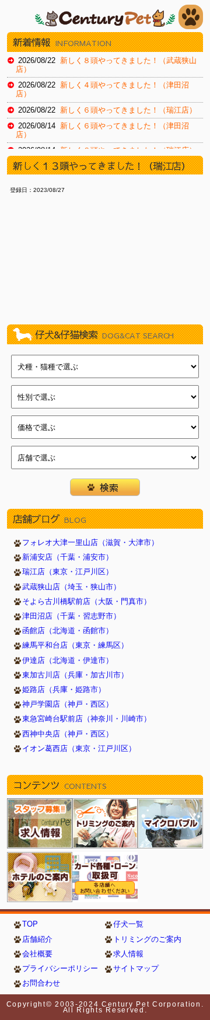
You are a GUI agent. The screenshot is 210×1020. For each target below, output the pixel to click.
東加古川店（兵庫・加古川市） (75, 675)
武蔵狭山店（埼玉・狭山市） (71, 587)
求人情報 (128, 954)
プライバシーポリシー (60, 969)
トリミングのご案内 (147, 939)
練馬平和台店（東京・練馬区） (75, 645)
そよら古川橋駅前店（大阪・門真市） (86, 602)
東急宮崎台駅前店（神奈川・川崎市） (86, 719)
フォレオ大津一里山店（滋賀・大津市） (90, 543)
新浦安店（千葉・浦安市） (67, 557)
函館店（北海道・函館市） (67, 631)
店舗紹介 (37, 939)
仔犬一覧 (128, 924)
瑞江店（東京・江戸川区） (67, 572)
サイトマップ (136, 969)
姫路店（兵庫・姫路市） (64, 690)
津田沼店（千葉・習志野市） (71, 616)
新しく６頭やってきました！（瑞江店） (128, 110)
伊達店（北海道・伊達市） (67, 660)
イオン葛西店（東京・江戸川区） (79, 749)
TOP (30, 924)
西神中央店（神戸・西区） (67, 734)
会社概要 (37, 954)
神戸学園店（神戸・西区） (67, 704)
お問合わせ (41, 983)
